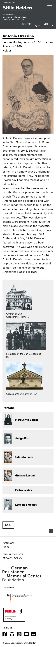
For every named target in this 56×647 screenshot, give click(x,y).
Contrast (38, 25)
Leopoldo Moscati (26, 505)
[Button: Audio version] (46, 24)
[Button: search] (51, 24)
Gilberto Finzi (24, 457)
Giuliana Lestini (25, 475)
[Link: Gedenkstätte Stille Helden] (18, 11)
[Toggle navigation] (49, 4)
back (8, 525)
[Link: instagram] (19, 634)
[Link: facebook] (4, 634)
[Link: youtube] (26, 634)
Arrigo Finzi (22, 438)
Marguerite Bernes (26, 420)
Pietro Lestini (23, 490)
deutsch (27, 24)
